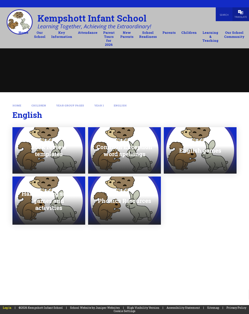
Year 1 (99, 105)
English (120, 105)
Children (38, 105)
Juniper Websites (108, 308)
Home (16, 105)
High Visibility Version (143, 308)
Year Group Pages (70, 105)
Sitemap (213, 308)
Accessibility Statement (183, 308)
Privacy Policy (236, 308)
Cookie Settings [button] (124, 311)
